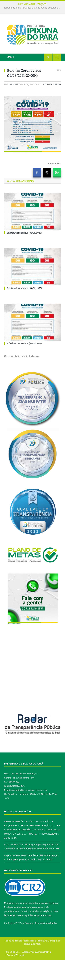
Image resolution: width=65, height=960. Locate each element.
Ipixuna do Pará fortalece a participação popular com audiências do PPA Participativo (33, 7)
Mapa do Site (13, 951)
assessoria (27, 907)
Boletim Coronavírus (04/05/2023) (24, 288)
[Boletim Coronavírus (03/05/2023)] (32, 322)
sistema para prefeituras (45, 902)
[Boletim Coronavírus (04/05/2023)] (32, 266)
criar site (24, 902)
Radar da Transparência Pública (41, 922)
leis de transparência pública (19, 915)
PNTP (18, 922)
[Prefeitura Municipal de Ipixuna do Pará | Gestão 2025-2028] (32, 34)
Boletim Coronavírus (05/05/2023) (24, 232)
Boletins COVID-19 (52, 84)
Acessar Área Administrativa (36, 951)
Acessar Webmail (15, 954)
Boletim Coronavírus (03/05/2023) (24, 343)
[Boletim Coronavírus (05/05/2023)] (32, 211)
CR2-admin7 (14, 84)
